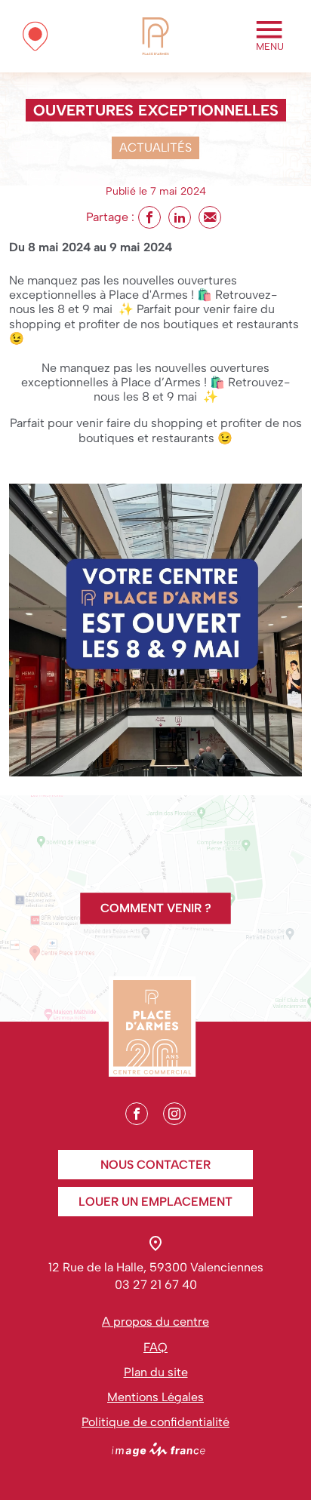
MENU (270, 46)
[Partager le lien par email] (210, 217)
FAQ (155, 1347)
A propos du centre (155, 1321)
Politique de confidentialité (155, 1422)
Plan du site (156, 1372)
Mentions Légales (155, 1397)
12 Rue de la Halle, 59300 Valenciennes (155, 1267)
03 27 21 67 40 (156, 1284)
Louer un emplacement (155, 1201)
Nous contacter (155, 1164)
